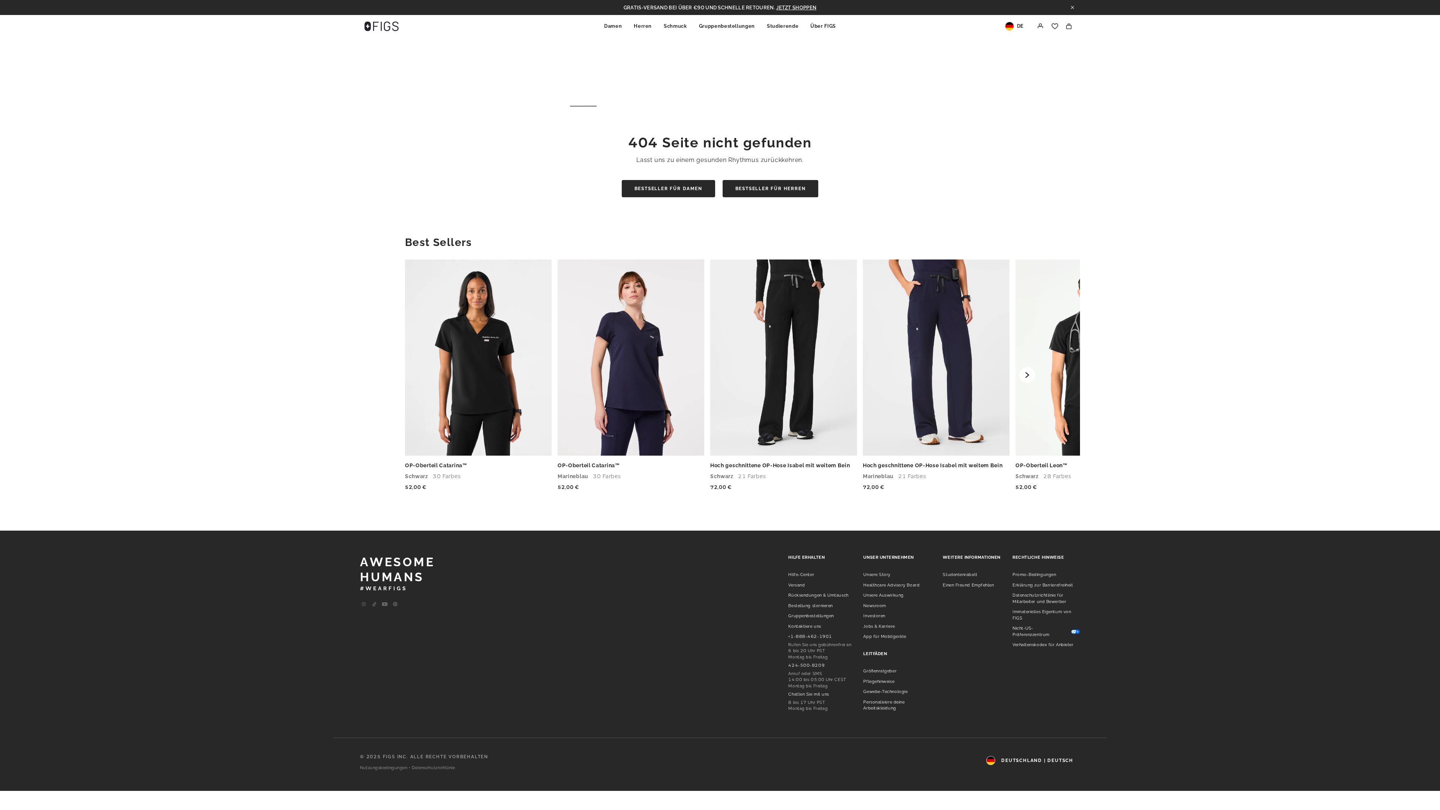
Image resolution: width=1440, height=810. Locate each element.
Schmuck (675, 26)
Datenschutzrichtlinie (433, 767)
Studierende (782, 26)
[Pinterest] (395, 605)
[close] (1072, 7)
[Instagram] (364, 605)
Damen (613, 26)
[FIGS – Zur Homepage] (381, 26)
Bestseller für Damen (668, 188)
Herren (643, 26)
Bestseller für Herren (770, 188)
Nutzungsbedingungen (383, 767)
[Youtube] (374, 605)
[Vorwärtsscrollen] (1027, 375)
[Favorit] (1055, 26)
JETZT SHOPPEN (796, 7)
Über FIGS (823, 26)
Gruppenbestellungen (727, 26)
